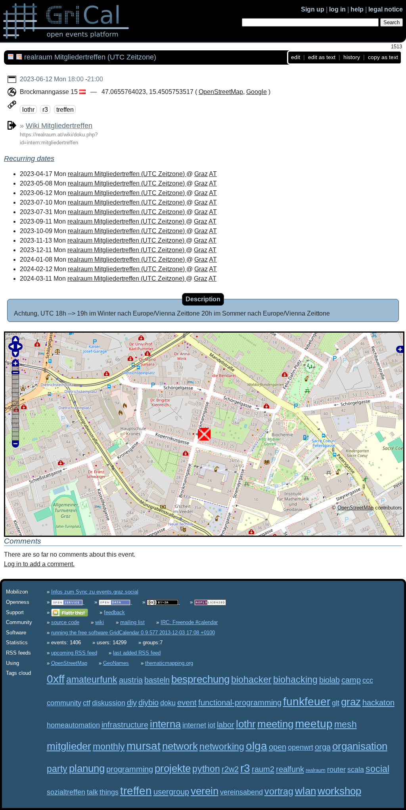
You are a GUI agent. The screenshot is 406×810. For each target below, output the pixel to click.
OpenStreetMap (221, 91)
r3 (45, 109)
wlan (305, 791)
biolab (329, 679)
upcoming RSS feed (74, 653)
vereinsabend (241, 792)
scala (355, 770)
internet (194, 725)
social (377, 769)
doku (168, 703)
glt (335, 703)
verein (204, 791)
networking (221, 746)
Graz (201, 173)
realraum (316, 770)
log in (337, 9)
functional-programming (240, 702)
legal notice (385, 9)
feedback (114, 612)
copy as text (383, 57)
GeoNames (116, 663)
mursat (143, 746)
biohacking (295, 679)
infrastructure (125, 724)
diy (132, 702)
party (57, 769)
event (187, 702)
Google (256, 91)
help (357, 9)
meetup (314, 724)
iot (211, 725)
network (180, 746)
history (351, 57)
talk (92, 792)
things (109, 792)
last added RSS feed (137, 653)
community (64, 703)
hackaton (378, 702)
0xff (56, 679)
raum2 (263, 769)
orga (323, 746)
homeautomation (73, 725)
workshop (339, 791)
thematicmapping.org (169, 663)
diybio (148, 702)
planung (87, 768)
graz (351, 701)
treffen (65, 109)
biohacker (251, 679)
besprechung (200, 679)
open (277, 746)
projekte (173, 768)
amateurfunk (91, 679)
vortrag (278, 791)
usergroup (171, 791)
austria (131, 679)
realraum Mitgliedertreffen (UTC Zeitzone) (127, 173)
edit (295, 57)
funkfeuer (306, 701)
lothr (28, 109)
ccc (367, 680)
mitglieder (69, 746)
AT (213, 173)
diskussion (108, 703)
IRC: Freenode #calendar (189, 622)
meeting (275, 724)
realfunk (290, 769)
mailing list (132, 622)
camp (351, 679)
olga (256, 746)
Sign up (312, 9)
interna (165, 724)
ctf (86, 703)
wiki (99, 622)
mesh (345, 724)
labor (225, 724)
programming (129, 769)
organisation (359, 746)
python (206, 769)
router (336, 770)
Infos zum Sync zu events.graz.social (94, 592)
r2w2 (230, 769)
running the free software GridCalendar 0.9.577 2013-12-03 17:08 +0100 (133, 633)
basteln (157, 679)
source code (65, 622)
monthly (109, 746)
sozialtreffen (66, 792)
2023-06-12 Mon (43, 79)
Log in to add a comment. (39, 564)
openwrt (300, 747)
